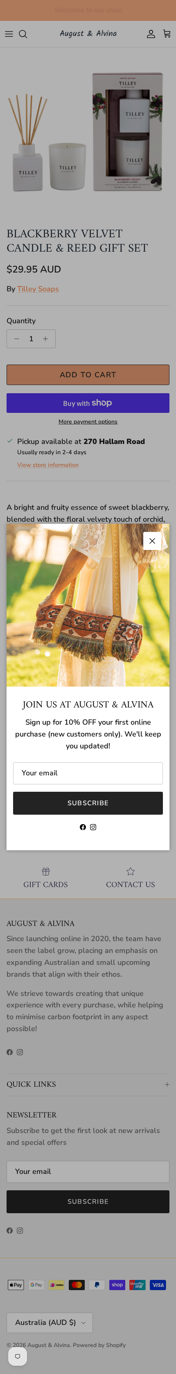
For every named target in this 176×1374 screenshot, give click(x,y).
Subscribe (88, 803)
